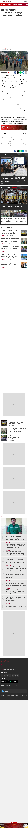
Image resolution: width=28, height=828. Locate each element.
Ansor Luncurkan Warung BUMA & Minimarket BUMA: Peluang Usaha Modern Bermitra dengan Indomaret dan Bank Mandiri (16, 584)
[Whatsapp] (7, 675)
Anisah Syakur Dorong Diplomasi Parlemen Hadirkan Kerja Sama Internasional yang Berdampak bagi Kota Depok (7, 182)
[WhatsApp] (20, 72)
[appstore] (5, 682)
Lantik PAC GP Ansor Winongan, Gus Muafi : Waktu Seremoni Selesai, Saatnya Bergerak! (15, 599)
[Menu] (2, 1)
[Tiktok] (18, 675)
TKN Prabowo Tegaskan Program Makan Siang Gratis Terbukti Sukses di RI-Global (15, 576)
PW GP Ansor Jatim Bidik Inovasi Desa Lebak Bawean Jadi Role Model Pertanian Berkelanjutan (9, 256)
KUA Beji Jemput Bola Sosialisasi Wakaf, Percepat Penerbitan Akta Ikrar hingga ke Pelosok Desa (15, 591)
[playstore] (13, 682)
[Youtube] (15, 675)
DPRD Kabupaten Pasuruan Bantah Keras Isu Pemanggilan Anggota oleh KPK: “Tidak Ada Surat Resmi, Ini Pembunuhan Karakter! (16, 607)
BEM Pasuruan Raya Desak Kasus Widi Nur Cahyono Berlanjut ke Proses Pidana (20, 221)
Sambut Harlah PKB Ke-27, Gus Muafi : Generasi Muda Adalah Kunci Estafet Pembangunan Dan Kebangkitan (16, 568)
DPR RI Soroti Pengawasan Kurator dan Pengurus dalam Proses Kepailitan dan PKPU (10, 264)
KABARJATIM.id (5, 6)
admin (2, 48)
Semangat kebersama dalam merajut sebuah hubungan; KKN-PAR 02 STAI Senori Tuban (13, 205)
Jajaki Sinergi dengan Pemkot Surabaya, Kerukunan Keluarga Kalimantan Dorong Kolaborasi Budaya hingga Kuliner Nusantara (20, 182)
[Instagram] (13, 675)
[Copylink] (26, 72)
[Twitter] (18, 72)
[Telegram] (23, 72)
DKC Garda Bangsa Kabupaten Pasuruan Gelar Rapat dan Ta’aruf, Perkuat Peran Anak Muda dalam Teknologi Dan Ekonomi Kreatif (15, 562)
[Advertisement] (14, 32)
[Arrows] (2, 166)
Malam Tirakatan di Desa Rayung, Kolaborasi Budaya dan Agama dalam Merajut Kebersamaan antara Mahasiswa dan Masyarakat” (7, 224)
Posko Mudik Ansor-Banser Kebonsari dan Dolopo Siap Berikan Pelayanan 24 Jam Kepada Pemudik (16, 545)
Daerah (13, 6)
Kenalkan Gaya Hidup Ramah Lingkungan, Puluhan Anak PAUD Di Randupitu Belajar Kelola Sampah (15, 553)
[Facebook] (15, 72)
